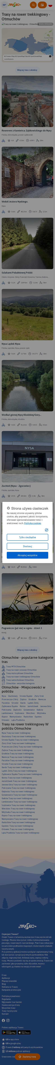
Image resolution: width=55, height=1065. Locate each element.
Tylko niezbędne (27, 537)
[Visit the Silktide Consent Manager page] (46, 530)
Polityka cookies (32, 523)
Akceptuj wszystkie (27, 555)
